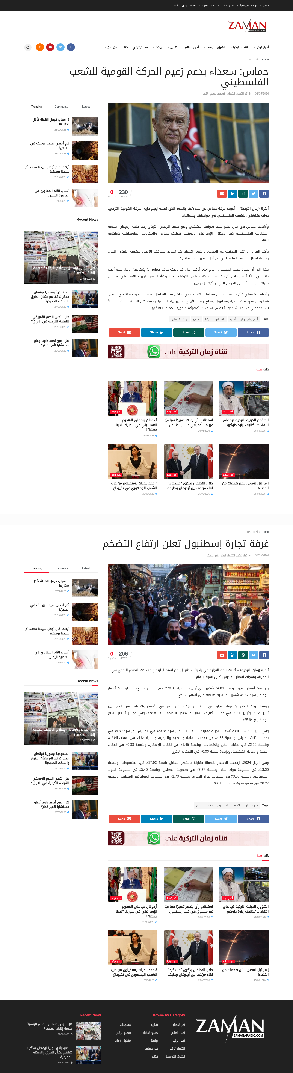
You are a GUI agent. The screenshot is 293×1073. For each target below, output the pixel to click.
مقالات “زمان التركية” (184, 5)
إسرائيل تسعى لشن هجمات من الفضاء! (245, 485)
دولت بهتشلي (180, 319)
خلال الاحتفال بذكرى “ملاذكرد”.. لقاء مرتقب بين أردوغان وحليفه (189, 485)
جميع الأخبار (228, 5)
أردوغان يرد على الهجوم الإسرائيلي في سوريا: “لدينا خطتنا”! (136, 425)
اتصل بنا (264, 5)
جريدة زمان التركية (247, 5)
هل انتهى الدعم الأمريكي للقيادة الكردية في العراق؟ (50, 319)
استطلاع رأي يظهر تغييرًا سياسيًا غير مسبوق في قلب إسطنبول (188, 422)
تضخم (199, 805)
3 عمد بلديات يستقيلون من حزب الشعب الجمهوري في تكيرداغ (134, 485)
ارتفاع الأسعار (240, 805)
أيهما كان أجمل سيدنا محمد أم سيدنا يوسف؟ (47, 169)
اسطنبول (222, 805)
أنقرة (233, 319)
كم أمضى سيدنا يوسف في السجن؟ (49, 145)
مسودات (125, 1025)
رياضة (159, 47)
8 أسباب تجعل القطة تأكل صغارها (51, 122)
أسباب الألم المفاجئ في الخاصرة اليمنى (52, 193)
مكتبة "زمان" (122, 1041)
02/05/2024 (262, 93)
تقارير (173, 47)
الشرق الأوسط (216, 47)
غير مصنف (213, 555)
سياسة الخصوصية (209, 5)
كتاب (125, 47)
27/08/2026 (86, 279)
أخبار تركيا (262, 47)
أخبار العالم (192, 47)
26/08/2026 (260, 431)
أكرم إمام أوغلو (249, 319)
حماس (196, 319)
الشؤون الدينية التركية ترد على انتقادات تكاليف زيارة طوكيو (246, 422)
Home (265, 59)
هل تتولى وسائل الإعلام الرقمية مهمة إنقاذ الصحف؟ (64, 270)
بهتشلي (220, 319)
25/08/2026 (148, 435)
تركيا (207, 319)
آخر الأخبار (253, 59)
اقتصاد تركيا (241, 47)
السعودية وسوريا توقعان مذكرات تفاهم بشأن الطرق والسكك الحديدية (50, 296)
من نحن (112, 47)
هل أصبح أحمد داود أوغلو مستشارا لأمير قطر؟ (51, 343)
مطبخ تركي (140, 47)
